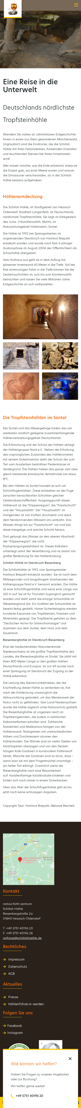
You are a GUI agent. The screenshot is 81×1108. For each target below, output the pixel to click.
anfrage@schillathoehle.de (22, 938)
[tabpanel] (40, 34)
